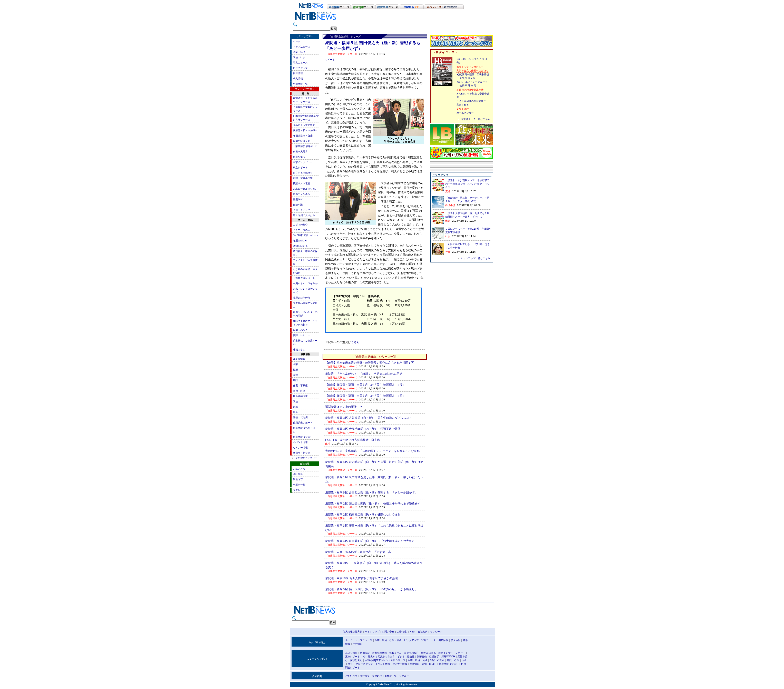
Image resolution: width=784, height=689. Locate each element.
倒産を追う (299, 157)
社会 (295, 412)
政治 (295, 401)
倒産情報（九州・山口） (423, 663)
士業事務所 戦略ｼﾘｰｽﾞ (305, 146)
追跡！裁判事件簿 (303, 178)
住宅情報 (357, 643)
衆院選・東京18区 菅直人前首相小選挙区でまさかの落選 (361, 578)
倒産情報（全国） (303, 437)
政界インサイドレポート (451, 652)
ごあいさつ (299, 468)
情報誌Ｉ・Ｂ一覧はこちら (475, 119)
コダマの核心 (300, 224)
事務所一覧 (390, 676)
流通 (295, 374)
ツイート (330, 59)
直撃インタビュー (303, 162)
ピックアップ (300, 68)
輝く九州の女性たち (304, 215)
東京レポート (300, 167)
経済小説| (370, 660)
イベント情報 (300, 442)
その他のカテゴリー (306, 458)
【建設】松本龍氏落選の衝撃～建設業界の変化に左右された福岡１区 (369, 362)
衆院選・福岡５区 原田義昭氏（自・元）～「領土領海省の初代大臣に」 (371, 540)
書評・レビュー (301, 335)
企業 (295, 364)
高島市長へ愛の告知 (304, 125)
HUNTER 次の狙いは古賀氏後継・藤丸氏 (352, 439)
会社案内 (423, 631)
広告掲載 (401, 631)
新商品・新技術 (301, 452)
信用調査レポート (303, 422)
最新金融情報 (300, 396)
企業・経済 (299, 52)
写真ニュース (300, 62)
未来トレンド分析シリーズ (390, 660)
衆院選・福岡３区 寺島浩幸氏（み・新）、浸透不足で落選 (362, 428)
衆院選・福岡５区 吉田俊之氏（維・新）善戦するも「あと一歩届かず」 (371, 492)
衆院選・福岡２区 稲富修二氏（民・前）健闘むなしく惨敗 (362, 514)
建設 (295, 380)
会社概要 (298, 474)
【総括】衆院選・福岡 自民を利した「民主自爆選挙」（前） (365, 395)
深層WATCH (300, 240)
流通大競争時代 (301, 297)
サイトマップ (372, 631)
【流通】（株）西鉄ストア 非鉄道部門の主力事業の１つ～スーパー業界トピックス (467, 184)
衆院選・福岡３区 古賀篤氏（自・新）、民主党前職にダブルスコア (368, 417)
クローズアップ (301, 210)
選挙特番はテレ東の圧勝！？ (343, 406)
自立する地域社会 (303, 172)
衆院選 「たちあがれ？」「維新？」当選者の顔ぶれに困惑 (363, 373)
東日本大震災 (300, 151)
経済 (295, 369)
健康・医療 (299, 390)
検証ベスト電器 (301, 183)
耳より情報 (299, 359)
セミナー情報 (300, 447)
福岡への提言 (300, 330)
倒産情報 (298, 73)
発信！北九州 (300, 417)
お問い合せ (388, 631)
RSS (412, 631)
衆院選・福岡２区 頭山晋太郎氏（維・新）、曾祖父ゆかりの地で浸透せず (372, 503)
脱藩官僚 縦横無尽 (428, 656)
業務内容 (298, 479)
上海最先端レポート (304, 278)
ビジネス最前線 (405, 656)
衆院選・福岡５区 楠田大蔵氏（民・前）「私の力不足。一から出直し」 (371, 589)
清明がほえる (300, 245)
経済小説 (298, 204)
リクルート (299, 490)
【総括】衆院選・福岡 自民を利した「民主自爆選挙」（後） (365, 384)
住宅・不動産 (300, 385)
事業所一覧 (299, 484)
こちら (355, 342)
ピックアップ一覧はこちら (475, 258)
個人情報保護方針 (352, 631)
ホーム (296, 41)
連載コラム (299, 349)
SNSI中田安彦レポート (305, 235)
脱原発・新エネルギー (305, 130)
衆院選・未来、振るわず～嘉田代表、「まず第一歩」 (359, 551)
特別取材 (298, 199)
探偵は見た (356, 660)
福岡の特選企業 (301, 141)
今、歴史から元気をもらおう (379, 656)
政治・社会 (299, 57)
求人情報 (298, 78)
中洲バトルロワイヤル (305, 283)
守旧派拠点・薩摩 (303, 135)
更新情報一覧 (300, 83)
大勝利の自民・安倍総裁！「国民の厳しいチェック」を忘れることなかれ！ (373, 450)
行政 (295, 406)
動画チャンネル (301, 194)
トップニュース (301, 46)
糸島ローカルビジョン (305, 188)
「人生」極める (301, 230)
